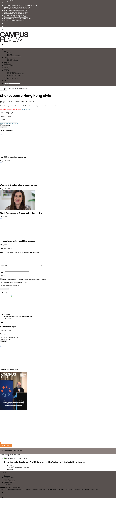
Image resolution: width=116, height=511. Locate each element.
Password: (3, 119)
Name (2, 269)
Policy (5, 51)
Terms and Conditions (80, 489)
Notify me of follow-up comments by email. (14, 282)
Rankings (6, 69)
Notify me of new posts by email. (11, 285)
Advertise (6, 77)
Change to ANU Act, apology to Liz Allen (16, 12)
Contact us (7, 476)
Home (2, 88)
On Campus (7, 64)
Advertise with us (9, 477)
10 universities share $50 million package (15, 13)
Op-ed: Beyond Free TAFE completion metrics (17, 18)
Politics (9, 52)
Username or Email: (5, 116)
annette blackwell (5, 101)
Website (2, 275)
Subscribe (6, 70)
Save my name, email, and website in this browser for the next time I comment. (24, 279)
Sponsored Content (12, 78)
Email (2, 272)
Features (6, 67)
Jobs (5, 80)
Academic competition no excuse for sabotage (17, 7)
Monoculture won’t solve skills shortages (17, 241)
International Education (14, 56)
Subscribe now (11, 72)
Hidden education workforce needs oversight (16, 9)
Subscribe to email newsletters (15, 73)
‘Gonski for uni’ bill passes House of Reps (16, 17)
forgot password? (14, 123)
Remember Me (6, 125)
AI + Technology (9, 65)
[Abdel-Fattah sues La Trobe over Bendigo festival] (17, 209)
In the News (7, 88)
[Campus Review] (14, 41)
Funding (9, 54)
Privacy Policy (8, 482)
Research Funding (12, 60)
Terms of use (7, 484)
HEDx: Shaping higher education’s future (15, 10)
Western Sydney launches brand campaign (18, 185)
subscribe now (26, 109)
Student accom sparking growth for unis (15, 15)
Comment (3, 266)
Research (6, 57)
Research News (11, 59)
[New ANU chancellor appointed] (17, 153)
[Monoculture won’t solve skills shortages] (17, 237)
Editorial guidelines (9, 481)
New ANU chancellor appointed (13, 157)
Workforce (7, 62)
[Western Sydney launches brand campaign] (17, 181)
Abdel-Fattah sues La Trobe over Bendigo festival (21, 213)
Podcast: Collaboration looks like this (14, 20)
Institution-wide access (13, 75)
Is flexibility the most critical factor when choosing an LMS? (21, 5)
